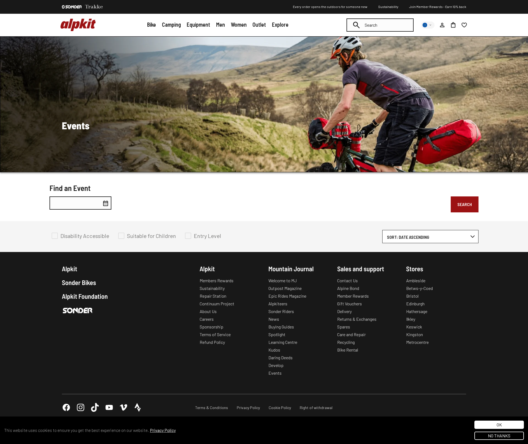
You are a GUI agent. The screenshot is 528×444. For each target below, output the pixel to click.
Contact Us (347, 280)
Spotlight (276, 334)
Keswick (414, 326)
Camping (171, 24)
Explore (280, 24)
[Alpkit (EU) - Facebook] (66, 407)
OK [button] (499, 424)
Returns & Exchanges (356, 319)
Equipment (198, 24)
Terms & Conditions (211, 407)
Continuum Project (217, 303)
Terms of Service (215, 334)
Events (275, 373)
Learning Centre (282, 342)
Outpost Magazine (285, 288)
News (273, 319)
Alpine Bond (348, 288)
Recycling (346, 342)
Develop (276, 365)
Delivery (344, 311)
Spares (343, 326)
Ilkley (410, 319)
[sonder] (72, 7)
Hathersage (416, 311)
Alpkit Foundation (85, 296)
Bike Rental (347, 349)
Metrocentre (417, 342)
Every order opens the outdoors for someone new (330, 7)
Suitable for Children (151, 235)
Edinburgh (415, 303)
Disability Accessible (85, 235)
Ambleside (415, 280)
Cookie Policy (280, 407)
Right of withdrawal (316, 407)
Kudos (274, 349)
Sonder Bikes (79, 282)
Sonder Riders (281, 311)
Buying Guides (281, 326)
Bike (151, 24)
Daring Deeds (280, 357)
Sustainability (388, 7)
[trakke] (94, 7)
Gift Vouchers (349, 303)
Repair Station (213, 295)
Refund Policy (212, 342)
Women (239, 24)
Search (464, 204)
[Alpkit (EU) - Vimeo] (123, 407)
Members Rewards (216, 280)
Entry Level (207, 235)
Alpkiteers (277, 303)
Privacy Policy (248, 407)
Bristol (412, 295)
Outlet (259, 24)
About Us (208, 311)
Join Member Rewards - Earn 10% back (437, 7)
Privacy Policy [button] (163, 430)
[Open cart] (453, 25)
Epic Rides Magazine (287, 295)
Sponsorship (211, 326)
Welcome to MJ (282, 280)
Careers (207, 319)
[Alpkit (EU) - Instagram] (80, 407)
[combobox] (380, 25)
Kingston (414, 334)
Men (220, 24)
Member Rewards (353, 295)
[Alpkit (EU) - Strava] (137, 407)
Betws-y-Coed (419, 288)
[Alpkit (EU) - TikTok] (94, 407)
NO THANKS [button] (499, 435)
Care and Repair (351, 334)
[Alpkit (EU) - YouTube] (109, 407)
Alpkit (69, 268)
